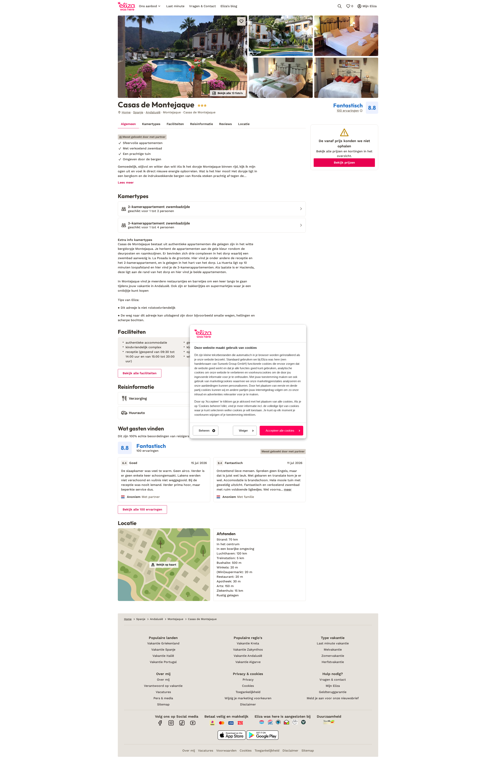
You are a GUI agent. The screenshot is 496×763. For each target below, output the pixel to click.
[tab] (128, 124)
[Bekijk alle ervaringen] (355, 108)
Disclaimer (248, 704)
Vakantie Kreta (248, 643)
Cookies (248, 686)
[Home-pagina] (126, 6)
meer (288, 489)
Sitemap (163, 704)
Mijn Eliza (333, 686)
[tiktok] (182, 725)
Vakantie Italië (163, 656)
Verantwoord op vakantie (163, 686)
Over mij (163, 679)
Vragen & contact (332, 679)
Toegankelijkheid (248, 692)
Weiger (243, 430)
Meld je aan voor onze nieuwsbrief (333, 698)
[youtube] (193, 725)
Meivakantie (333, 649)
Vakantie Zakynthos (248, 649)
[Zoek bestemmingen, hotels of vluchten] (340, 6)
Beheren (204, 430)
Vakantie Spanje (163, 649)
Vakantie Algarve (248, 662)
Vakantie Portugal (163, 662)
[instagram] (171, 725)
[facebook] (160, 725)
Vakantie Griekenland (163, 643)
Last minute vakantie (333, 643)
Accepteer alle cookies (280, 430)
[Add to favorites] (241, 21)
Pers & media (163, 698)
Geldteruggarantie (332, 692)
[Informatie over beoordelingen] (361, 110)
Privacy (248, 679)
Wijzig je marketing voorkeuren (248, 698)
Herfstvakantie (333, 662)
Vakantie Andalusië (248, 656)
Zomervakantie (332, 656)
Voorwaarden (226, 750)
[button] (182, 57)
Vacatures (163, 692)
